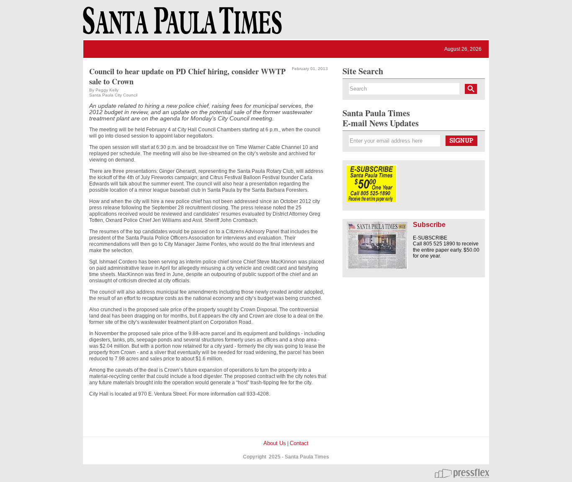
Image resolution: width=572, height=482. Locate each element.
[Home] (181, 24)
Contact (299, 443)
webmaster (462, 473)
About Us (274, 443)
